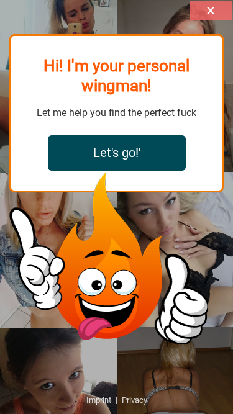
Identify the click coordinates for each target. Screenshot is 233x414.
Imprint (98, 400)
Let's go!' (116, 152)
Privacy (134, 400)
